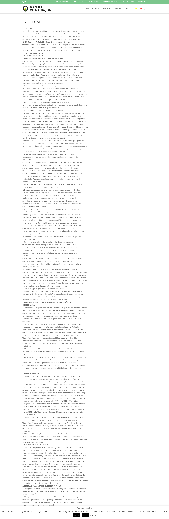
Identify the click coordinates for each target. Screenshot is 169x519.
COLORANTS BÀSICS (61, 2)
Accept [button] (76, 515)
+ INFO (93, 515)
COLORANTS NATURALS (128, 2)
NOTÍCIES (128, 9)
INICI (87, 9)
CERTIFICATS (107, 9)
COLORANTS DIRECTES (110, 2)
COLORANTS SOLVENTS (92, 2)
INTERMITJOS (142, 2)
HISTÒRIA (95, 9)
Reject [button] (85, 515)
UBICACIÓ (118, 9)
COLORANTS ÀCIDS (76, 2)
